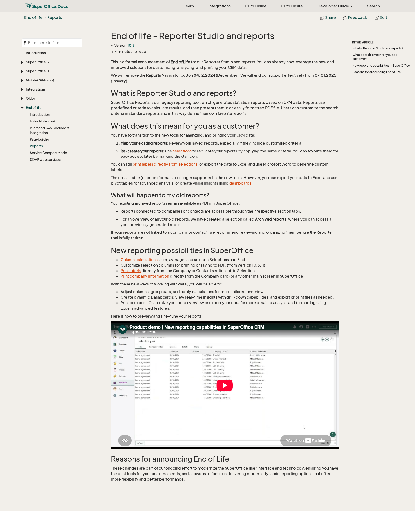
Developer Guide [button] (333, 6)
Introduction (36, 53)
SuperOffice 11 (37, 71)
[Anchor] (108, 93)
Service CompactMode (48, 153)
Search (373, 6)
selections (182, 151)
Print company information (145, 276)
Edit (383, 17)
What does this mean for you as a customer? (375, 57)
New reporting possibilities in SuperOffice (381, 65)
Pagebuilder (39, 139)
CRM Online (256, 6)
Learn (188, 6)
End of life (33, 17)
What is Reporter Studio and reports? (378, 48)
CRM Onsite (292, 6)
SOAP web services (45, 159)
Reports (54, 17)
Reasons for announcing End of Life (377, 72)
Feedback (357, 17)
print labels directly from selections (165, 164)
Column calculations (139, 259)
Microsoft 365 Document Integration (50, 130)
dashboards (240, 183)
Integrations (219, 6)
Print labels (131, 270)
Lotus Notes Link (43, 121)
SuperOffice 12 (37, 62)
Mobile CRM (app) (40, 80)
